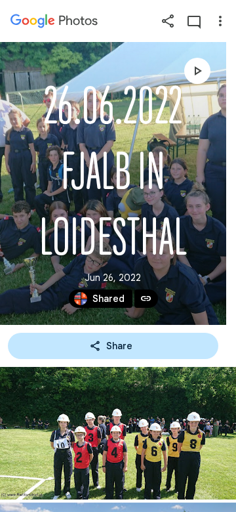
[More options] (220, 21)
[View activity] (194, 21)
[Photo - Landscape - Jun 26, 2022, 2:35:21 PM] (118, 433)
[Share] (168, 21)
